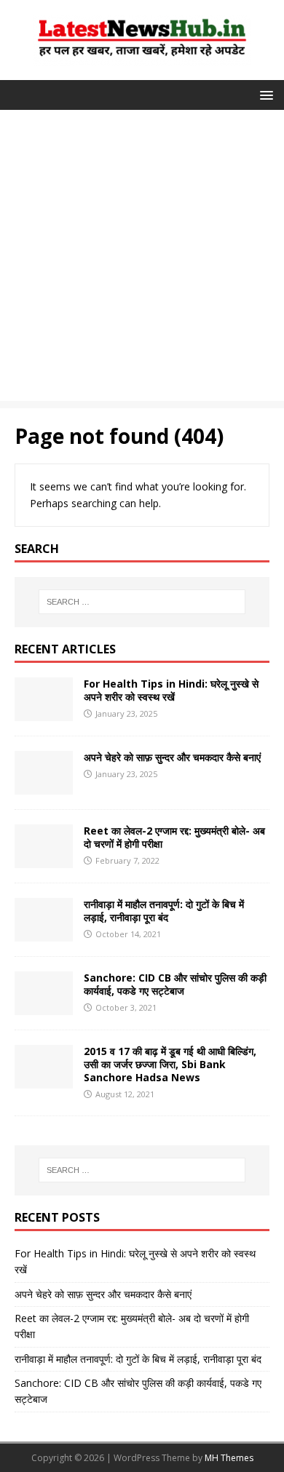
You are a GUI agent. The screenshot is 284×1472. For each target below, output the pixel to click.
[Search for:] (142, 601)
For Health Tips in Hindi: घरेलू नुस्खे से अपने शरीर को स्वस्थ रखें (171, 690)
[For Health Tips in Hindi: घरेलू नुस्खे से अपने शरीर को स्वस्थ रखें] (44, 712)
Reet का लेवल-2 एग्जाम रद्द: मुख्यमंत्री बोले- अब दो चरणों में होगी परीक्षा (174, 837)
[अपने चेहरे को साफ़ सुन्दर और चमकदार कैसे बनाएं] (44, 785)
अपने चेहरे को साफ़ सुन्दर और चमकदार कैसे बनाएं (172, 757)
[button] (264, 94)
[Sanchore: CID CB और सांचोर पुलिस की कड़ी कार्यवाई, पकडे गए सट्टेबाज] (44, 1006)
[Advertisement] (142, 259)
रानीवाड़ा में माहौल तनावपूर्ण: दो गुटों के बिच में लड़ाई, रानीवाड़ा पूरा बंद (164, 910)
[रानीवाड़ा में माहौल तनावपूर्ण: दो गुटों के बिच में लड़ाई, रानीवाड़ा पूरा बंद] (44, 932)
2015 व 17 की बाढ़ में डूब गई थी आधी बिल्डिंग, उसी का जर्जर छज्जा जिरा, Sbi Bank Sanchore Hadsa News (170, 1064)
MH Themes (229, 1458)
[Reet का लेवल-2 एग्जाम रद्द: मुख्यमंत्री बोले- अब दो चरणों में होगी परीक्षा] (44, 859)
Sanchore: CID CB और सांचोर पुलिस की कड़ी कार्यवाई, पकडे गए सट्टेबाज (175, 984)
